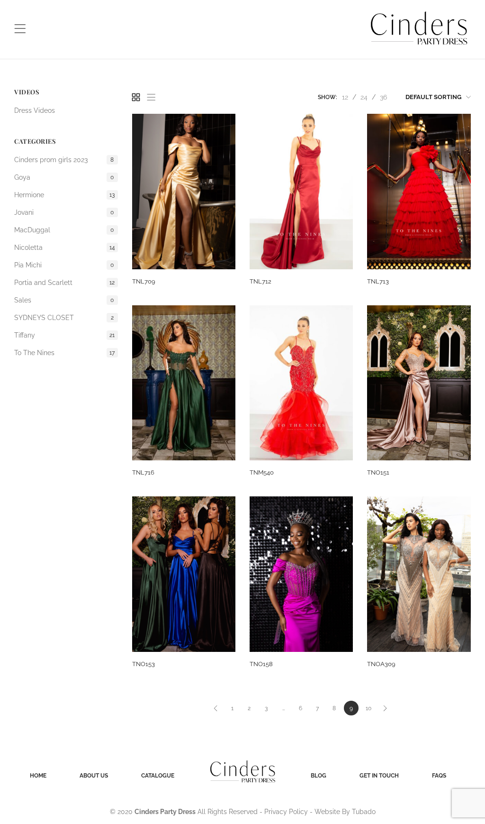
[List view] (151, 97)
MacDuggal (64, 230)
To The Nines (64, 353)
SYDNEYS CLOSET (64, 317)
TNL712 (260, 281)
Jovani (64, 212)
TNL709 (143, 281)
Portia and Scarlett (64, 282)
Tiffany (64, 335)
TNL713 (378, 281)
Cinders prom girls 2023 (64, 160)
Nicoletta (64, 247)
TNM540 (262, 472)
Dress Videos (34, 110)
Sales (64, 300)
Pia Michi (64, 265)
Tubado (364, 811)
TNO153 (143, 664)
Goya (64, 177)
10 (368, 708)
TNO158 (261, 664)
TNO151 (378, 472)
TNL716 (143, 472)
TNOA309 (381, 664)
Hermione (64, 195)
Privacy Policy (286, 811)
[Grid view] (136, 97)
